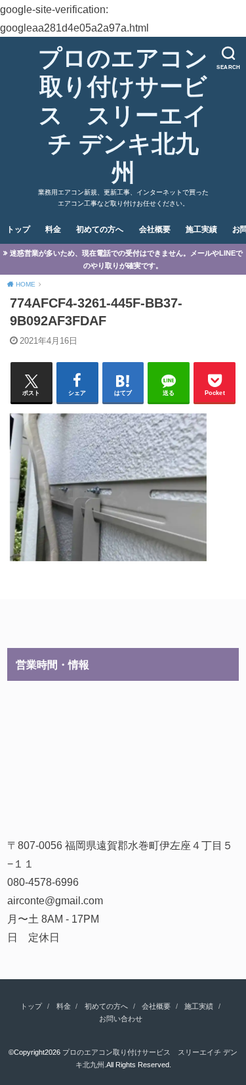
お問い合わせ (120, 1019)
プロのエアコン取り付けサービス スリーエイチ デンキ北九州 (123, 115)
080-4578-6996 (43, 882)
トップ (18, 229)
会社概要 (155, 229)
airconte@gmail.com (55, 900)
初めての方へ (99, 229)
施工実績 (201, 229)
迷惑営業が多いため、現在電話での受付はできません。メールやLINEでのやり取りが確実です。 (126, 259)
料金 (53, 229)
